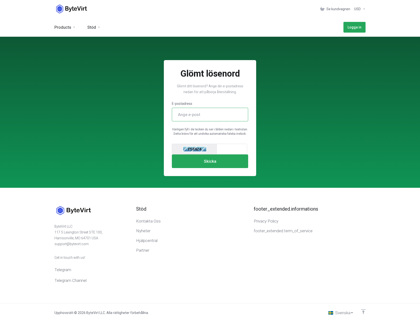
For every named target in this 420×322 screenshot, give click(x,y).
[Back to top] (363, 311)
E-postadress (182, 104)
